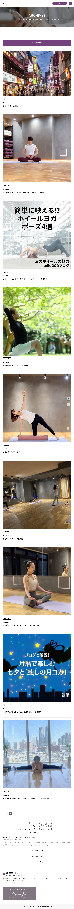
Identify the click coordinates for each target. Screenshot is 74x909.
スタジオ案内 (60, 878)
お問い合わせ (7, 880)
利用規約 (14, 880)
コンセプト (5, 878)
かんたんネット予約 (37, 862)
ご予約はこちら (59, 3)
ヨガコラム (67, 878)
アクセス (47, 878)
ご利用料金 (53, 878)
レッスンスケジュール (37, 851)
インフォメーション (39, 878)
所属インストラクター (37, 856)
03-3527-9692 (12, 873)
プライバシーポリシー (22, 880)
